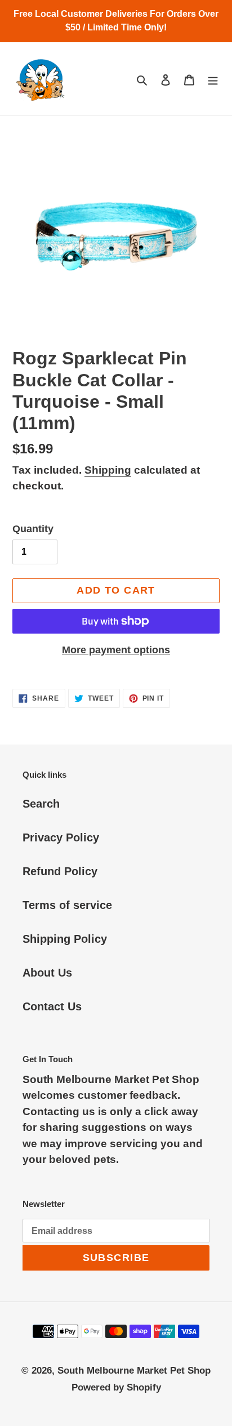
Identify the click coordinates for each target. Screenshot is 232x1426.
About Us (47, 972)
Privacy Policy (61, 837)
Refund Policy (60, 871)
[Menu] (213, 79)
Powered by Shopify (116, 1387)
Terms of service (67, 905)
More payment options (116, 650)
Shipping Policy (65, 939)
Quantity (32, 528)
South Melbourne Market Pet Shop (134, 1370)
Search (41, 803)
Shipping (107, 470)
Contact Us (52, 1006)
